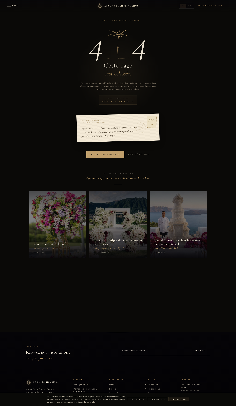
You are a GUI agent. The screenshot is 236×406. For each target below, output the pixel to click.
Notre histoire (151, 385)
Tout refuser (137, 399)
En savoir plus (90, 402)
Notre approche (152, 389)
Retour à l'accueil (138, 154)
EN (189, 6)
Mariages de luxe (81, 385)
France (112, 385)
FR (183, 6)
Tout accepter (179, 399)
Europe (112, 389)
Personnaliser (157, 399)
